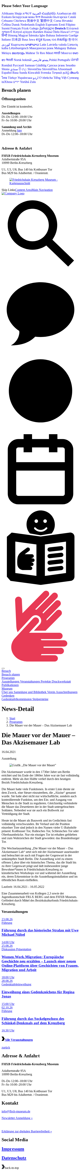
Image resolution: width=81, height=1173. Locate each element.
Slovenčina (34, 69)
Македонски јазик (41, 48)
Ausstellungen (11, 681)
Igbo (42, 35)
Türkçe (12, 77)
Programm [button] (8, 678)
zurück (6, 1047)
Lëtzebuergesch (19, 48)
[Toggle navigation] (3, 668)
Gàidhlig (41, 65)
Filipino (70, 24)
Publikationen (10, 685)
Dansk (16, 24)
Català (72, 17)
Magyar (23, 35)
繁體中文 (46, 20)
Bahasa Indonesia (57, 35)
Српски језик (56, 65)
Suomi (6, 28)
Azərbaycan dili (66, 13)
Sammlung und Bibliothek (30, 692)
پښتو (45, 60)
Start (12, 718)
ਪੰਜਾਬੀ (75, 60)
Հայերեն (49, 13)
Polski (53, 60)
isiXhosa (7, 82)
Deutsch (60, 28)
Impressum (13, 1148)
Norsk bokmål (22, 60)
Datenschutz (14, 1157)
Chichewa (20, 20)
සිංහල (23, 69)
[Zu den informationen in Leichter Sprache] (40, 585)
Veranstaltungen (30, 681)
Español (7, 72)
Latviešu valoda (57, 44)
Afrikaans (8, 13)
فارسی (36, 60)
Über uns (8, 692)
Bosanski (46, 17)
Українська (24, 77)
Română (7, 65)
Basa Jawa (28, 39)
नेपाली (9, 60)
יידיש (16, 82)
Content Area (23, 190)
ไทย (4, 77)
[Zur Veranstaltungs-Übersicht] (40, 507)
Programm (15, 722)
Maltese (30, 53)
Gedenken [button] (8, 695)
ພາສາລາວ (32, 44)
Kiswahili (34, 72)
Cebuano (7, 20)
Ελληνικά (72, 28)
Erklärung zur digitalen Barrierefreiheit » (27, 1131)
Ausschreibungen (66, 692)
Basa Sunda (19, 72)
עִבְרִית (75, 32)
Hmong (12, 35)
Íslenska (34, 35)
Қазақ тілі (49, 39)
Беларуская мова (23, 17)
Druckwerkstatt (61, 681)
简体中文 (33, 20)
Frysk (25, 28)
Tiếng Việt (59, 77)
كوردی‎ (6, 44)
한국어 (73, 39)
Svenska (46, 72)
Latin (43, 44)
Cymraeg (73, 77)
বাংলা (37, 17)
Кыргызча (18, 44)
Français (15, 28)
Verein (51, 692)
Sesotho (70, 65)
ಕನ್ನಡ (39, 39)
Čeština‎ (6, 24)
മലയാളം (18, 53)
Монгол (66, 53)
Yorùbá (24, 82)
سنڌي (14, 69)
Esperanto (52, 24)
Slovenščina (49, 69)
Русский (18, 65)
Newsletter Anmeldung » (17, 1118)
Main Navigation (42, 190)
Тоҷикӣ (57, 72)
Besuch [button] (6, 671)
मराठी (57, 53)
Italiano (6, 39)
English (40, 24)
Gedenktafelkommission (17, 699)
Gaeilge (73, 35)
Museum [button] (7, 688)
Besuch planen (11, 674)
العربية (36, 13)
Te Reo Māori (44, 53)
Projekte (46, 681)
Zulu (33, 82)
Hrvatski (67, 20)
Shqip (18, 13)
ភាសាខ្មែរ (62, 39)
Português (64, 60)
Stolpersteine (40, 699)
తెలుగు (74, 72)
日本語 (16, 39)
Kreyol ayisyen (22, 32)
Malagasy (60, 48)
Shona (5, 69)
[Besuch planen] (40, 428)
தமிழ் (66, 72)
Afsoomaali (65, 69)
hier (19, 130)
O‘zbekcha (46, 77)
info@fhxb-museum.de (16, 1111)
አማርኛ (27, 13)
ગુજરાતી (7, 32)
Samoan (30, 65)
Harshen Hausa (42, 32)
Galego (34, 28)
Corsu (57, 20)
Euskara (7, 17)
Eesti (62, 24)
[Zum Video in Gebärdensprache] (40, 663)
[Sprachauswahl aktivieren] (40, 350)
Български (60, 17)
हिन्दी (4, 35)
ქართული (46, 28)
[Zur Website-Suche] (40, 271)
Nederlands (27, 24)
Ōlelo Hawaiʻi (61, 32)
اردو (35, 77)
